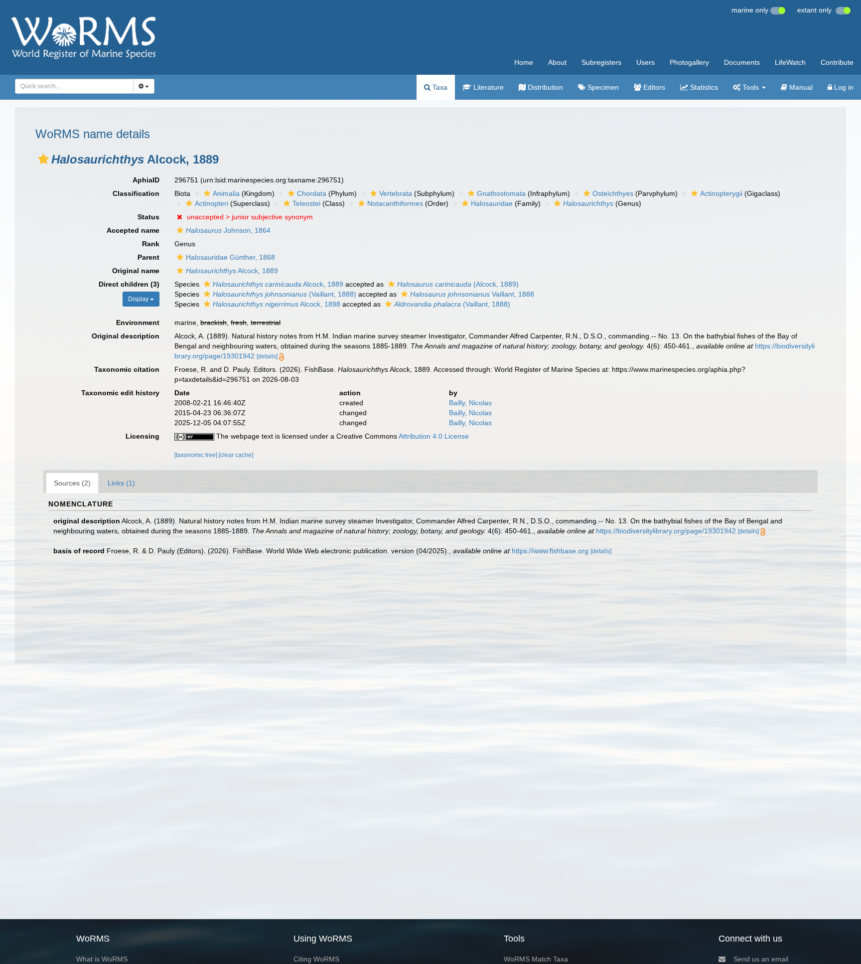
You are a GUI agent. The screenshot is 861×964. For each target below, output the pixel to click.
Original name (135, 271)
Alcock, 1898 (276, 304)
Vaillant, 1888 (472, 294)
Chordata (311, 193)
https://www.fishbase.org (550, 551)
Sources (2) (72, 483)
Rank (150, 244)
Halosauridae (492, 203)
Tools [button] (750, 87)
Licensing (142, 436)
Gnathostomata (501, 193)
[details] (267, 356)
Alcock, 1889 (232, 271)
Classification (136, 193)
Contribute (837, 62)
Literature (487, 87)
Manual (800, 87)
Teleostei (306, 203)
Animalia (226, 193)
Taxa (438, 87)
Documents (742, 62)
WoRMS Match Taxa (536, 959)
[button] (43, 159)
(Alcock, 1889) (458, 284)
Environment (137, 322)
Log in (843, 87)
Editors (653, 87)
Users (645, 62)
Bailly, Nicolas (470, 403)
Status (148, 217)
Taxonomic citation (126, 369)
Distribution (544, 87)
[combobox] (74, 86)
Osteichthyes (612, 193)
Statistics (703, 87)
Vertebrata (395, 193)
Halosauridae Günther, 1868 (230, 257)
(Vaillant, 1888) (284, 294)
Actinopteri (211, 203)
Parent (148, 257)
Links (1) (121, 483)
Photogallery (689, 62)
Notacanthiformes (395, 203)
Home (523, 62)
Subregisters (601, 62)
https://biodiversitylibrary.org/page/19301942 (666, 531)
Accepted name (133, 230)
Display (139, 299)
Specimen (602, 87)
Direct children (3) (129, 284)
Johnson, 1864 (228, 230)
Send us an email (760, 959)
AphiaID (146, 180)
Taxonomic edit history (120, 393)
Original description (125, 336)
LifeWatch (790, 62)
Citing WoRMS (316, 959)
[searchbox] (71, 86)
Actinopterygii (721, 193)
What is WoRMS (102, 959)
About (557, 62)
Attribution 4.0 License (434, 436)
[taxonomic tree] (196, 455)
